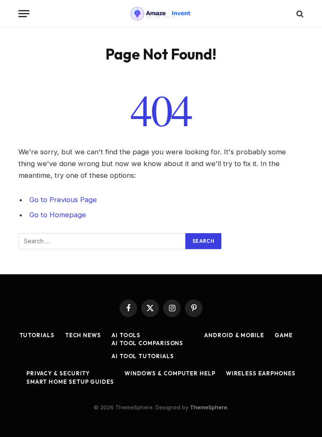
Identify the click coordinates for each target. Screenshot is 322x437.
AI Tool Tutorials (143, 356)
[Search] (299, 13)
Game (284, 335)
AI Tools (126, 335)
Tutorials (37, 335)
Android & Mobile (234, 335)
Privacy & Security (58, 373)
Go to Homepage (57, 215)
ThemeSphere (208, 407)
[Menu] (23, 13)
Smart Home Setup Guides (70, 381)
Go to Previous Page (63, 199)
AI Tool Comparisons (147, 343)
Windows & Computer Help (170, 373)
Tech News (83, 335)
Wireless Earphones (261, 373)
